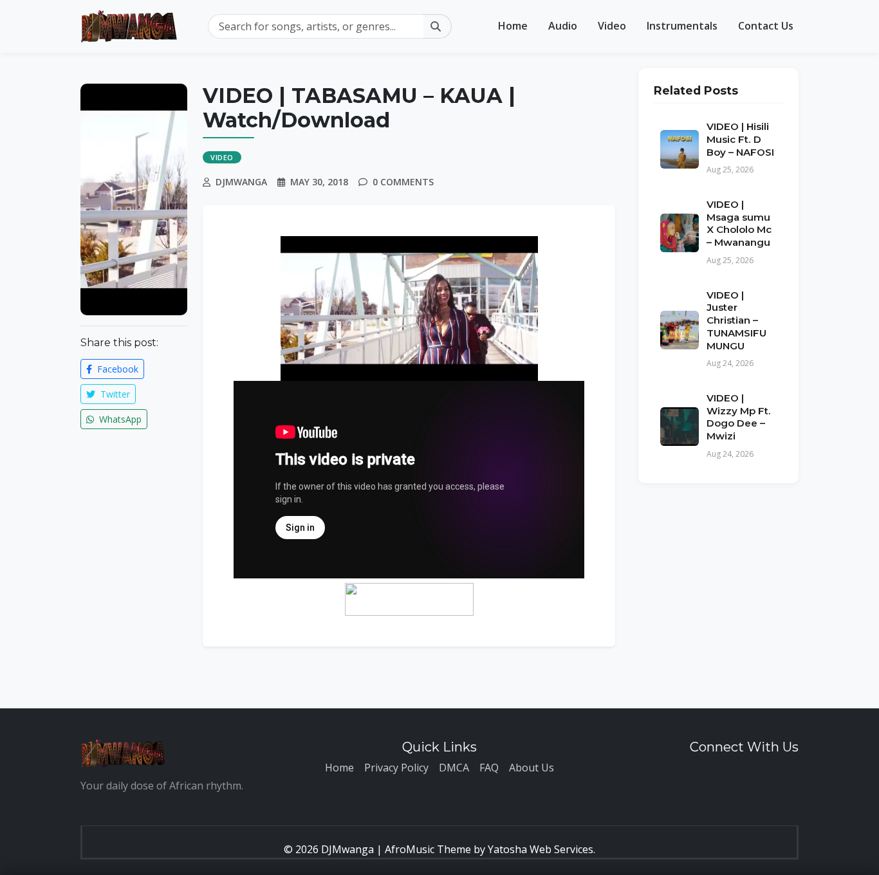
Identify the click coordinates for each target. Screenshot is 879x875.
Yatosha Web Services (540, 849)
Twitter (114, 394)
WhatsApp (119, 419)
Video (612, 26)
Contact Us (765, 26)
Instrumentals (682, 26)
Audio (562, 26)
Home (513, 26)
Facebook (116, 369)
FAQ (489, 767)
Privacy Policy (396, 767)
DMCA (454, 767)
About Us (531, 767)
